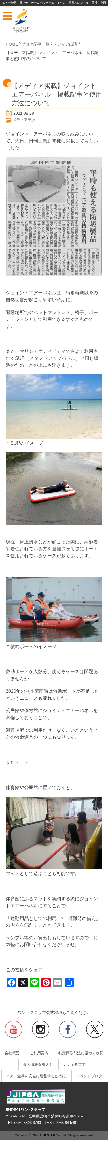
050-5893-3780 (28, 1123)
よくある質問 (74, 1065)
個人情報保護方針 (38, 1065)
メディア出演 (24, 120)
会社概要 (12, 1053)
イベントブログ (89, 1076)
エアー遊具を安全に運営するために (36, 1076)
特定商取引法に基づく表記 (80, 1053)
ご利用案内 (39, 1053)
